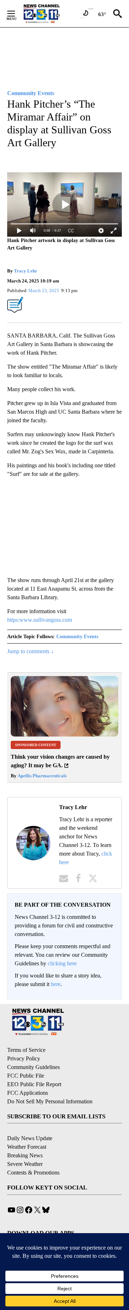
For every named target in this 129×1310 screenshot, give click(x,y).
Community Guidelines (33, 1067)
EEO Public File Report (34, 1084)
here (56, 984)
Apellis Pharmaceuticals (41, 775)
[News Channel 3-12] (50, 14)
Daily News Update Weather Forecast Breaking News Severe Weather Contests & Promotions (33, 1155)
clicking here (62, 963)
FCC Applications (27, 1093)
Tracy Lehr (25, 271)
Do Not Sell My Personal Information (49, 1101)
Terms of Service (26, 1050)
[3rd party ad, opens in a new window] (64, 735)
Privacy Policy (23, 1058)
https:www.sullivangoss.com (39, 620)
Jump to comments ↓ (30, 651)
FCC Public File (25, 1076)
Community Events (77, 636)
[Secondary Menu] (16, 13)
